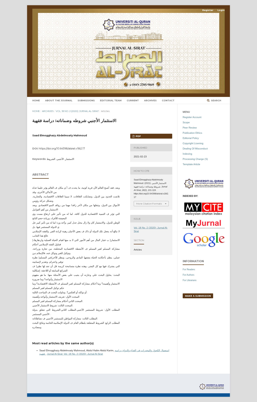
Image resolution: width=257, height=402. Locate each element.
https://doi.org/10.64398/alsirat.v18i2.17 (62, 148)
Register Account (192, 117)
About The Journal (58, 100)
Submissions (86, 100)
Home (36, 100)
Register (207, 10)
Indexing (187, 153)
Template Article (191, 164)
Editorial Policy (191, 138)
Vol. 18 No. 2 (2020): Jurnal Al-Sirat (77, 111)
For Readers (189, 269)
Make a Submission (198, 295)
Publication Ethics (192, 132)
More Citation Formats (149, 203)
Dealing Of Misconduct (195, 148)
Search (215, 100)
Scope (186, 122)
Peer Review (190, 127)
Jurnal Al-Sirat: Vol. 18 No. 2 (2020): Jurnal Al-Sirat (75, 353)
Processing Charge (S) (195, 159)
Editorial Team (111, 100)
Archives (150, 100)
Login (221, 10)
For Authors (188, 275)
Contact (168, 100)
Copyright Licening (193, 143)
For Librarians (190, 280)
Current (133, 100)
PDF (138, 136)
